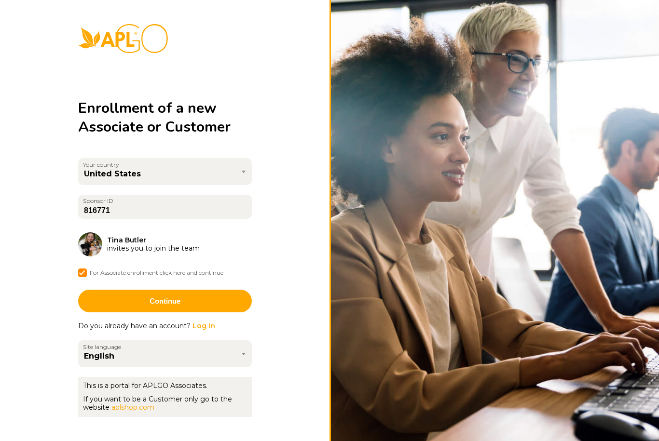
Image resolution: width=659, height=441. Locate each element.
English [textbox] (99, 356)
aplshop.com (132, 407)
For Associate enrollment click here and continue (156, 272)
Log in (203, 325)
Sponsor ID (98, 200)
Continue (165, 301)
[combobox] (165, 171)
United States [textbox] (112, 173)
